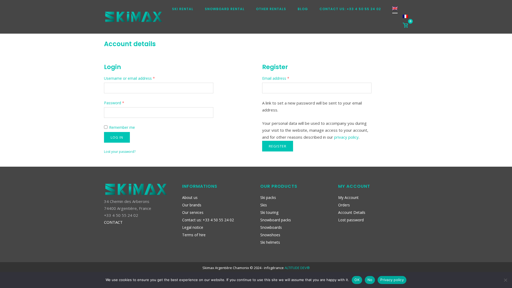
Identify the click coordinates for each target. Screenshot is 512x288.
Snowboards (271, 227)
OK (356, 280)
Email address (275, 78)
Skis (263, 204)
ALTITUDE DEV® (297, 267)
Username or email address (129, 78)
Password (114, 102)
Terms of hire (194, 234)
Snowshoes (270, 234)
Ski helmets (270, 242)
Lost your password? (119, 151)
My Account (348, 197)
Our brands (191, 204)
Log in (117, 137)
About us (190, 197)
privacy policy (346, 137)
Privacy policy (392, 280)
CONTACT (113, 222)
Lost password (351, 219)
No (370, 280)
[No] (505, 280)
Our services (192, 212)
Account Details (351, 212)
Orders (344, 204)
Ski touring (269, 212)
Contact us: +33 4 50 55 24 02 (350, 9)
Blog (303, 9)
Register (277, 146)
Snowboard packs (275, 219)
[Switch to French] (405, 18)
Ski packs (268, 197)
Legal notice (192, 227)
